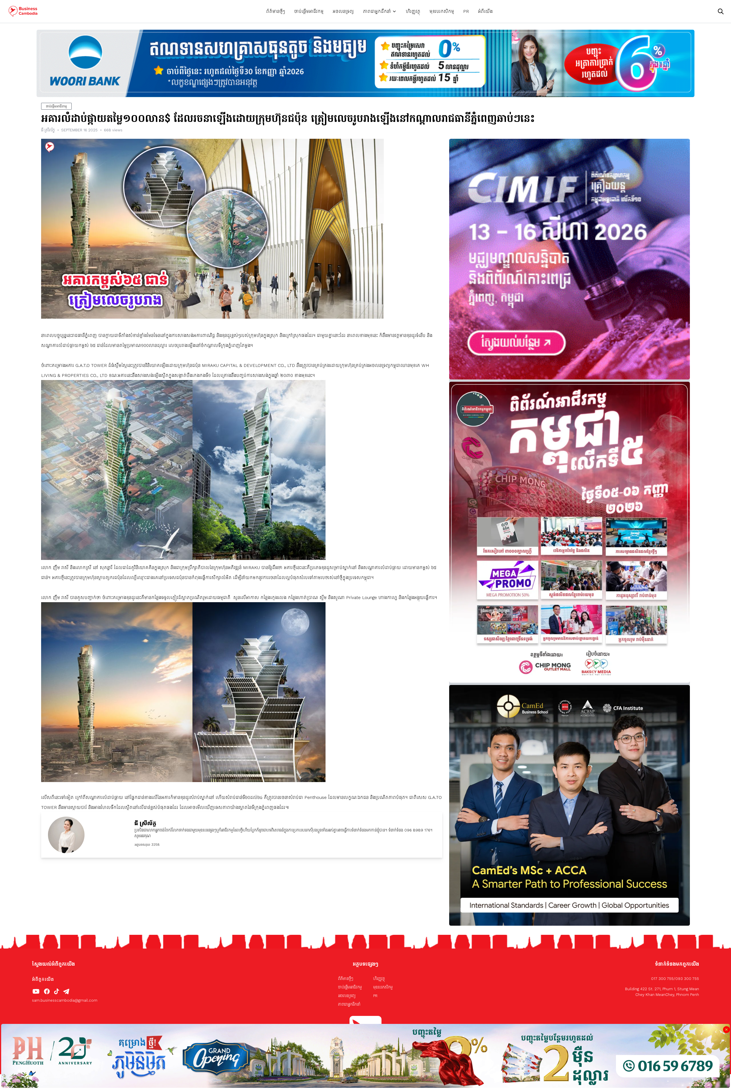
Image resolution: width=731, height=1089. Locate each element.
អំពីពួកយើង (43, 979)
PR (466, 11)
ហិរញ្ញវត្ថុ (413, 11)
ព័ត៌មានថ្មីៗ (275, 11)
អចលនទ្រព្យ (343, 11)
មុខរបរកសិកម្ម (441, 11)
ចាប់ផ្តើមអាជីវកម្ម (309, 11)
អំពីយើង (485, 11)
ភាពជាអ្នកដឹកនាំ (377, 11)
